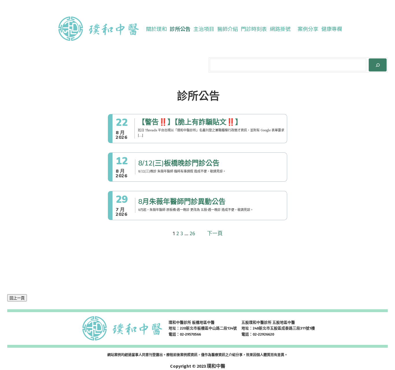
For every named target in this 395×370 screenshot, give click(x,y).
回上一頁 (17, 298)
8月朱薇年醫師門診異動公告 (182, 202)
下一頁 (215, 233)
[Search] (378, 64)
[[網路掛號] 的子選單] (293, 28)
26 (192, 233)
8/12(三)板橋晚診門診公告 (178, 163)
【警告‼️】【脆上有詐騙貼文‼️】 (190, 122)
